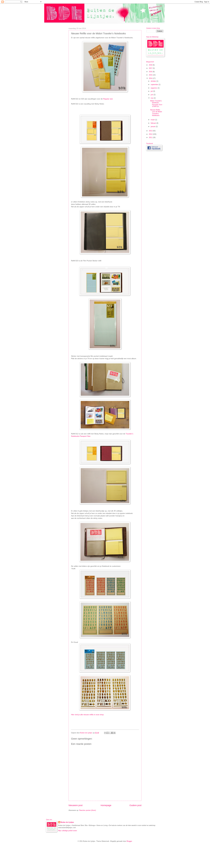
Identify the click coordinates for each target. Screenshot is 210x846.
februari (153, 123)
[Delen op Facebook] (112, 733)
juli (152, 91)
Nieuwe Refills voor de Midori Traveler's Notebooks (156, 112)
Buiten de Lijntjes (67, 822)
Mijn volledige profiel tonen (67, 831)
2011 (151, 137)
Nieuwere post (76, 805)
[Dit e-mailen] (105, 733)
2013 (151, 131)
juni (152, 95)
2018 (151, 65)
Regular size (108, 99)
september (155, 84)
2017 (151, 68)
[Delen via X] (110, 733)
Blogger (129, 841)
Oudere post (135, 805)
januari (153, 126)
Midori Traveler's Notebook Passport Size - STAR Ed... (156, 103)
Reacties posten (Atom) (87, 810)
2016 (151, 72)
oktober (153, 81)
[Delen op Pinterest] (114, 733)
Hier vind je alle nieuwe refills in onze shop (87, 715)
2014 (151, 78)
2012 (151, 134)
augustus (154, 88)
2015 (151, 75)
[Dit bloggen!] (107, 733)
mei (152, 98)
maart (153, 120)
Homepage (106, 805)
